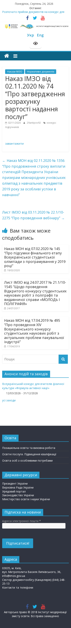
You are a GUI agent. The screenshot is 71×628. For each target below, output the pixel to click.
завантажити (14, 143)
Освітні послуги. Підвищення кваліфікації (29, 454)
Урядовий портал (14, 491)
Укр (30, 34)
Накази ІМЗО (14, 71)
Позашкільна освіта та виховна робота (28, 448)
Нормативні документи (40, 71)
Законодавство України (18, 495)
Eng (40, 34)
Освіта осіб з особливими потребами (27, 460)
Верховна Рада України (18, 487)
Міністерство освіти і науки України (26, 499)
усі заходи (9, 400)
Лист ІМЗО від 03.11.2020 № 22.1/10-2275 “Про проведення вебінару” (33, 215)
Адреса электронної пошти (21, 521)
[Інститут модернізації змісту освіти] (6, 56)
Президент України (15, 483)
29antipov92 (34, 122)
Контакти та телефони (17, 587)
